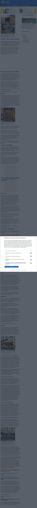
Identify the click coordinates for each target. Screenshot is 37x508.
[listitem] (18, 250)
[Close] (35, 238)
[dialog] (18, 254)
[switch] (30, 253)
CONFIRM (11, 266)
